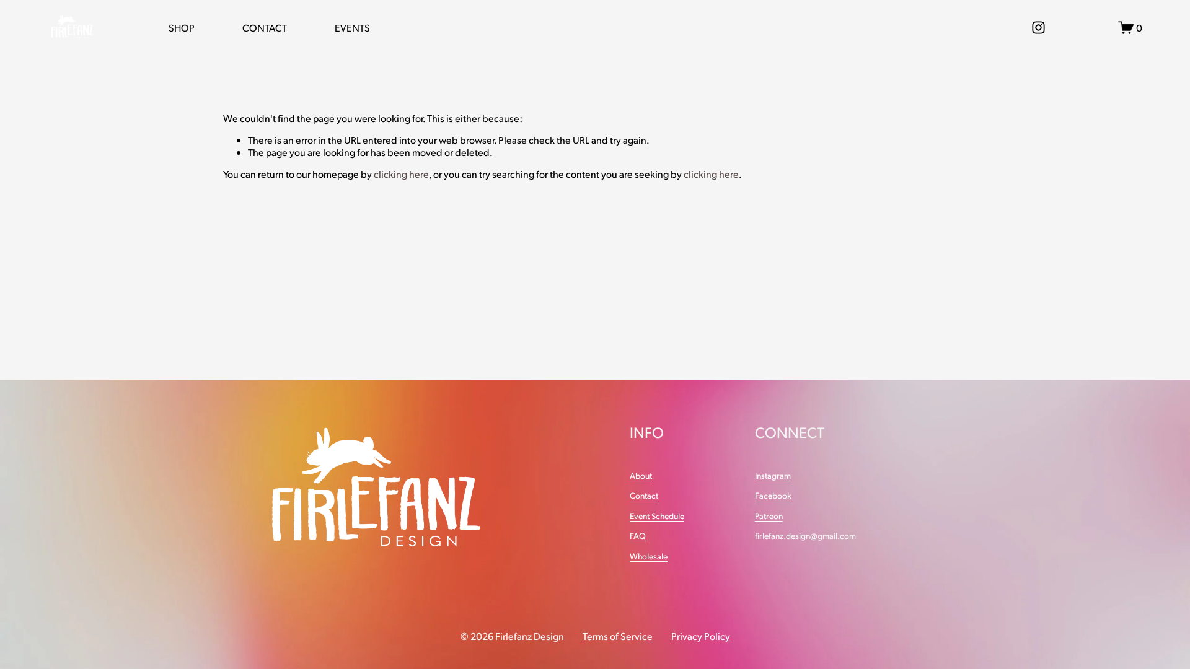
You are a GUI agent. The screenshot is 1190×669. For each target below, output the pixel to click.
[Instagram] (1038, 27)
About (641, 476)
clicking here (401, 173)
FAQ (638, 536)
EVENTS (352, 27)
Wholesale (649, 556)
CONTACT (264, 27)
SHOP (182, 27)
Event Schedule (657, 516)
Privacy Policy (700, 636)
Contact (644, 496)
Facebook (773, 496)
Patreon (769, 516)
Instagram (773, 476)
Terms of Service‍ (618, 636)
